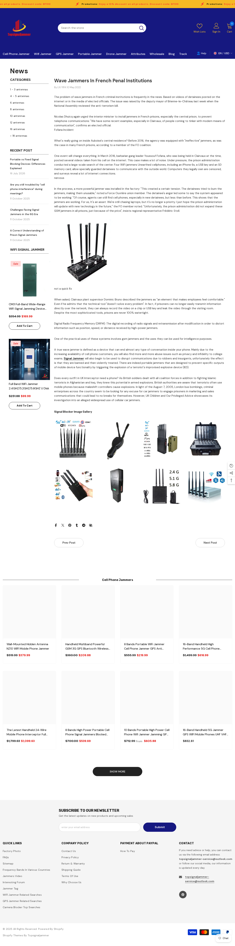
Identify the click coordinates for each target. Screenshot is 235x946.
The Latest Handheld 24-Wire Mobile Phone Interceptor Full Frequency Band (26, 732)
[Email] (90, 525)
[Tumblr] (76, 525)
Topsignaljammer (38, 935)
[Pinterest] (69, 525)
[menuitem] (29, 89)
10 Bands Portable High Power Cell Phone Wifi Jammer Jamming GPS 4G (146, 732)
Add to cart (24, 325)
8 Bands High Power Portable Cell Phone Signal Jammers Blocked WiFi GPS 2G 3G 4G (87, 732)
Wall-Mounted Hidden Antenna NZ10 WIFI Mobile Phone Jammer (28, 646)
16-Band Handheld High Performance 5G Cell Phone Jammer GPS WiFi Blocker (201, 646)
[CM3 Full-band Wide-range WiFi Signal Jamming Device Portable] (29, 279)
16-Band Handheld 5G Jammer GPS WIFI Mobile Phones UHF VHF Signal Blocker (205, 732)
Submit (160, 827)
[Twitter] (62, 525)
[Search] (102, 28)
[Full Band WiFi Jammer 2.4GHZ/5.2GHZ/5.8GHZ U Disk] (29, 359)
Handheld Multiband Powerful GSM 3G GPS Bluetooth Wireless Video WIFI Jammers (87, 646)
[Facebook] (55, 525)
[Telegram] (83, 525)
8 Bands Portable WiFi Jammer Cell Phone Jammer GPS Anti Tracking (144, 646)
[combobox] (97, 28)
